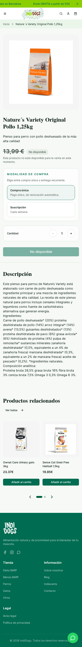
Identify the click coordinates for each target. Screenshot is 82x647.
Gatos (6, 590)
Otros (6, 597)
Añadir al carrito (21, 482)
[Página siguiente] (52, 497)
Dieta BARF (10, 570)
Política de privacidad (16, 622)
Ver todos (11, 410)
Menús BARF (11, 577)
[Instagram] (12, 552)
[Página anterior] (30, 497)
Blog (47, 577)
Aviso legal (9, 615)
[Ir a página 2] (45, 497)
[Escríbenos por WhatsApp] (73, 638)
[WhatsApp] (19, 552)
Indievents (50, 584)
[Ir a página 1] (39, 497)
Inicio (6, 24)
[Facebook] (5, 552)
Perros (7, 584)
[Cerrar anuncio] (77, 4)
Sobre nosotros (53, 570)
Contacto (49, 590)
